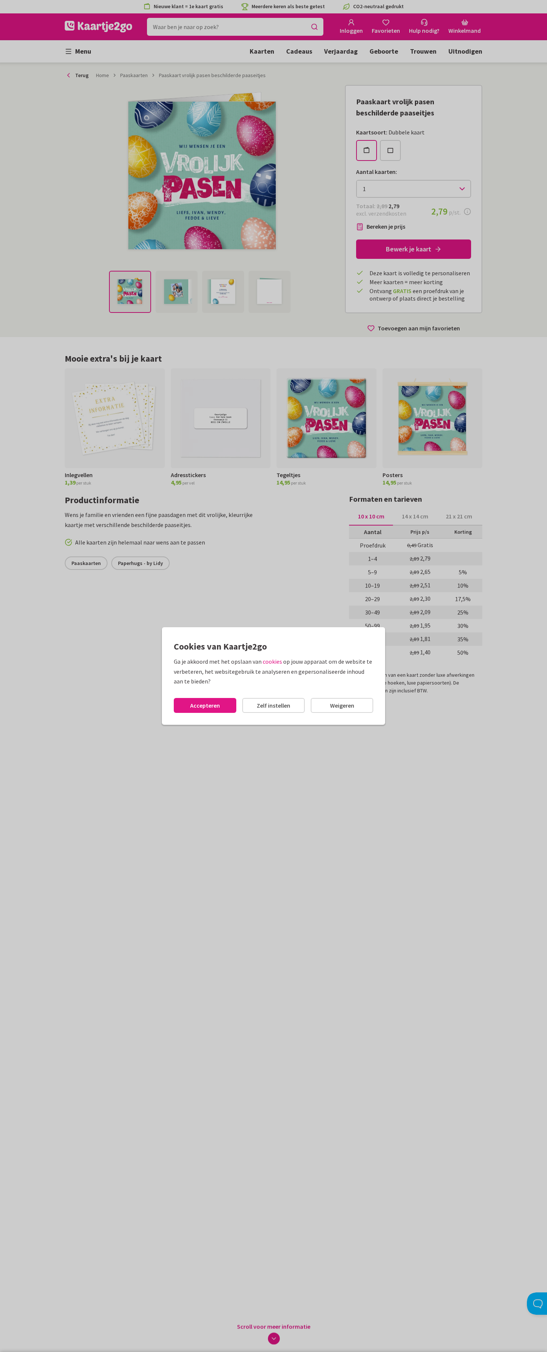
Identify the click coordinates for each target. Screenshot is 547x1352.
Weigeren (342, 705)
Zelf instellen (273, 705)
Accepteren (205, 705)
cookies (272, 661)
